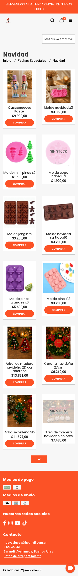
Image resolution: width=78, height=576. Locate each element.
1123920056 (12, 547)
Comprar (19, 122)
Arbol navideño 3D (20, 432)
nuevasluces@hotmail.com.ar (25, 542)
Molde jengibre (19, 234)
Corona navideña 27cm (58, 365)
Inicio (7, 61)
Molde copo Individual (58, 174)
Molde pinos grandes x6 (19, 300)
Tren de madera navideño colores (58, 434)
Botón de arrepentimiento (22, 556)
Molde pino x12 (58, 298)
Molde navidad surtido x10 (58, 236)
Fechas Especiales (32, 61)
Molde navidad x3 (58, 107)
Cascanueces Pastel (19, 109)
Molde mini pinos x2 (19, 172)
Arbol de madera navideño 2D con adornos (19, 367)
